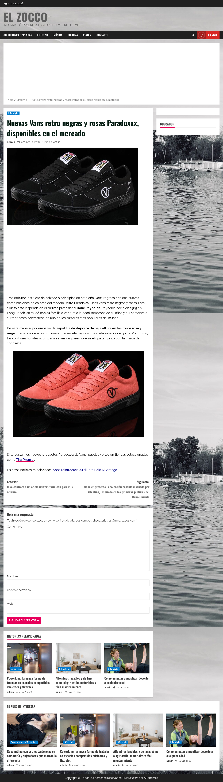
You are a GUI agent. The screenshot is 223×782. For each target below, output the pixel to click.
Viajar (87, 35)
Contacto (102, 35)
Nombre (12, 576)
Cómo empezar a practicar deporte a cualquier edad (126, 680)
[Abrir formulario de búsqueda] (193, 35)
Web (10, 603)
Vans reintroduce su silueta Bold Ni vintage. (85, 470)
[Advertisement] (111, 71)
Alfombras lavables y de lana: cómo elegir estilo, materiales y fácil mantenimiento (76, 682)
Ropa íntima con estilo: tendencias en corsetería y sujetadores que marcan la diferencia (32, 755)
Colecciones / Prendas (17, 35)
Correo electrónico (19, 590)
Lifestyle (42, 35)
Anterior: (40, 487)
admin (11, 142)
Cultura (73, 35)
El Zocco (25, 16)
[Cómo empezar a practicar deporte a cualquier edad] (126, 658)
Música (57, 35)
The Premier (25, 459)
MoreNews (131, 778)
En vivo (212, 35)
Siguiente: (116, 489)
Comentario (15, 526)
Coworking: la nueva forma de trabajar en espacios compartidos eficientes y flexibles (28, 682)
